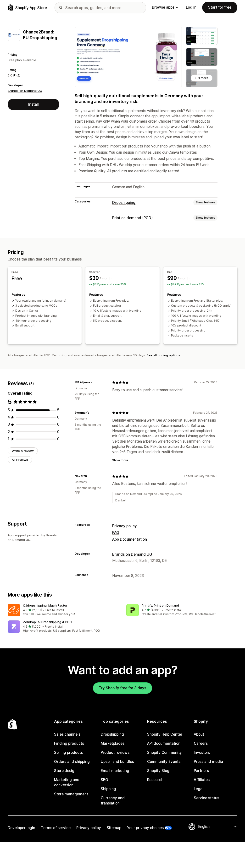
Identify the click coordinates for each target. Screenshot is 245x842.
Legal (198, 789)
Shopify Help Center (164, 734)
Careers (201, 743)
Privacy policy (124, 526)
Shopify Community (164, 752)
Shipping (108, 789)
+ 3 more (201, 78)
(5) (18, 75)
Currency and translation (113, 800)
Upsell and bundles (117, 761)
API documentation (163, 743)
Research (155, 779)
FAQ (115, 532)
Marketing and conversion (66, 782)
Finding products (69, 743)
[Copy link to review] (95, 382)
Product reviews (115, 752)
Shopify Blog (158, 770)
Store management (71, 794)
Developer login (21, 828)
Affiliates (202, 779)
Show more (120, 460)
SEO (104, 779)
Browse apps (163, 7)
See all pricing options (163, 355)
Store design (65, 770)
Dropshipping (123, 202)
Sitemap (114, 828)
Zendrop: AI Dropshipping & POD (47, 622)
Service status (206, 798)
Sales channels (67, 734)
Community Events (163, 761)
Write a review (23, 451)
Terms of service (56, 828)
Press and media (208, 761)
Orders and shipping (72, 761)
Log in (191, 7)
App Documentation (129, 539)
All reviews (20, 460)
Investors (202, 752)
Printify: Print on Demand (160, 605)
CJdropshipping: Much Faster (45, 605)
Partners (201, 770)
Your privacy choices (145, 828)
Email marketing (115, 770)
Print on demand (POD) (132, 218)
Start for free (219, 7)
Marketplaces (112, 743)
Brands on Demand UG (25, 90)
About (199, 734)
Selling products (68, 752)
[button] (63, 610)
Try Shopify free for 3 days (122, 688)
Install (33, 104)
